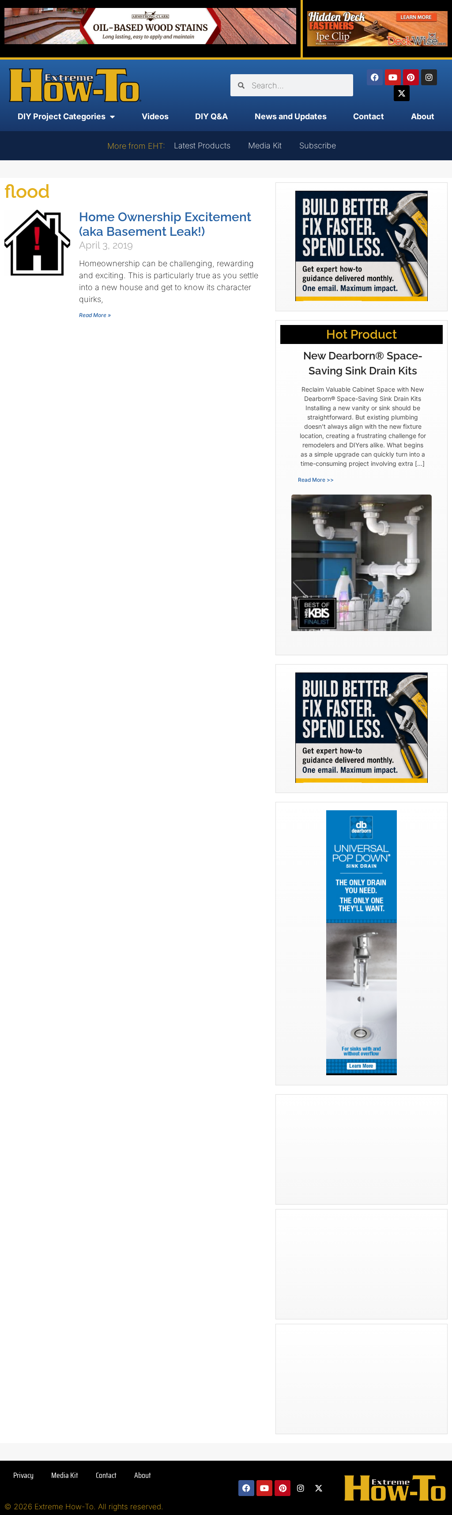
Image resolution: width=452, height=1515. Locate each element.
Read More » (95, 315)
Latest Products (202, 145)
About (422, 116)
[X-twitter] (402, 93)
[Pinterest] (411, 77)
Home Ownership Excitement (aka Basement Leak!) (165, 224)
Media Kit (265, 145)
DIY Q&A (211, 116)
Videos (155, 116)
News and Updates (291, 116)
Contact (368, 116)
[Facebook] (375, 77)
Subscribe (317, 145)
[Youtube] (393, 77)
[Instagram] (429, 77)
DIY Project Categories (61, 116)
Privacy (23, 1475)
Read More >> (316, 479)
